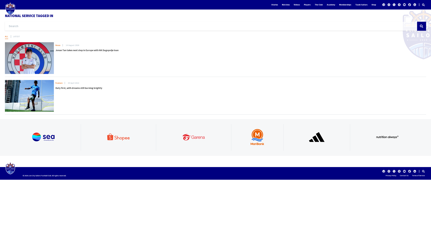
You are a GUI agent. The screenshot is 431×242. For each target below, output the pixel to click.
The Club (319, 4)
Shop (374, 4)
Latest (16, 36)
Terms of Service (418, 175)
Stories (274, 4)
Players (307, 4)
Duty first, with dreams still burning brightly (78, 88)
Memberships (345, 4)
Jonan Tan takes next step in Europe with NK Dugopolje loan (87, 50)
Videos (297, 4)
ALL (6, 36)
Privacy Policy (391, 175)
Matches (286, 4)
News (57, 45)
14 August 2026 (72, 45)
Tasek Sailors (361, 4)
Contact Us (404, 175)
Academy (331, 4)
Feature (59, 83)
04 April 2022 (73, 83)
